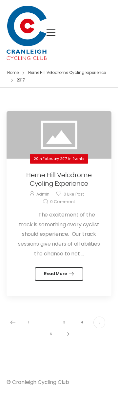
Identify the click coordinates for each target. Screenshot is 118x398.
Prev (13, 322)
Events (78, 158)
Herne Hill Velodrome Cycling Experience (67, 72)
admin (42, 194)
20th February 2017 (50, 158)
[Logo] (27, 33)
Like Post (74, 194)
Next (67, 334)
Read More (56, 273)
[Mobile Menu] (51, 32)
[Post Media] (59, 135)
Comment (62, 201)
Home (13, 72)
